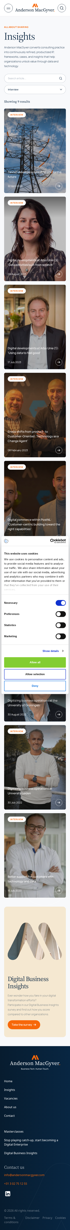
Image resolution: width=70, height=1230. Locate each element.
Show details (51, 650)
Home (8, 1081)
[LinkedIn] (35, 1193)
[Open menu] (9, 8)
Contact (9, 1116)
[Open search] (62, 8)
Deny (35, 685)
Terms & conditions (11, 1220)
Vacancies (11, 1098)
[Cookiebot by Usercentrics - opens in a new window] (50, 541)
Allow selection (35, 674)
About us (10, 1107)
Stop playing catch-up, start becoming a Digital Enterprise (31, 1142)
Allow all (35, 662)
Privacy (47, 1218)
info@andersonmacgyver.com (24, 1175)
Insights (9, 1090)
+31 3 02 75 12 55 (15, 1184)
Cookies (60, 1218)
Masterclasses (14, 1131)
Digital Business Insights (20, 1153)
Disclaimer (32, 1218)
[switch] (61, 614)
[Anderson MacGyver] (35, 8)
